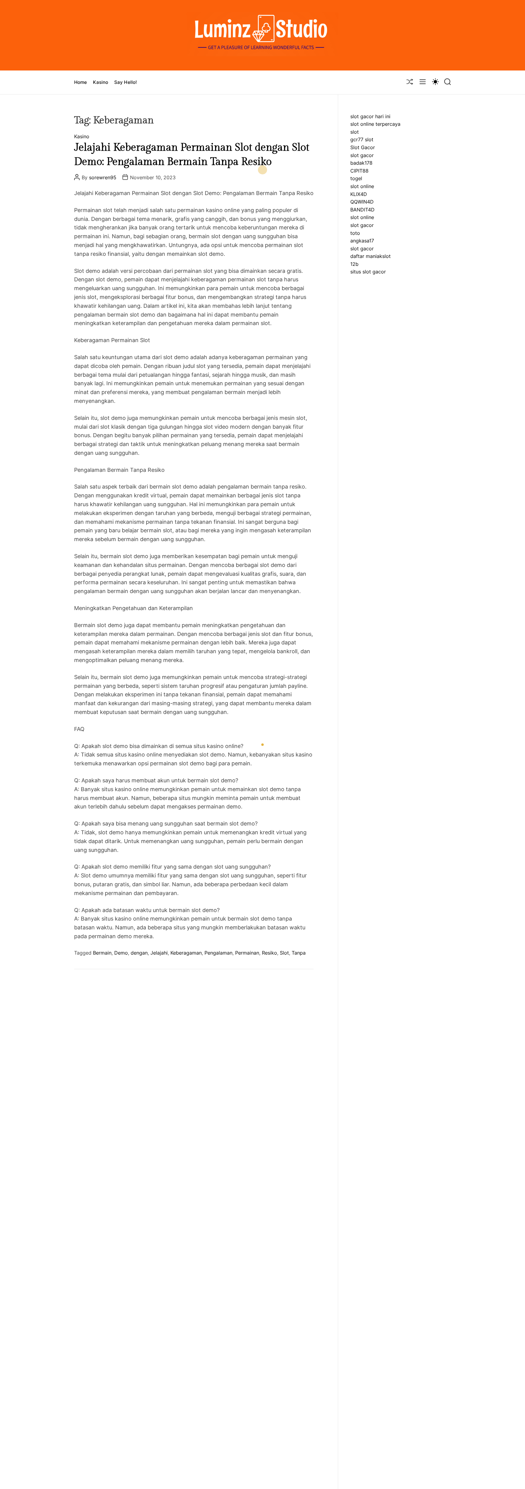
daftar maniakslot (370, 256)
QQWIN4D (362, 202)
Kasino (100, 82)
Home (80, 82)
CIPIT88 (359, 171)
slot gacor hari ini (370, 116)
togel (356, 179)
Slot (284, 953)
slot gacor (362, 155)
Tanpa (299, 953)
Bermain (102, 953)
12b (354, 264)
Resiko (269, 953)
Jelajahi (159, 953)
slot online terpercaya (375, 124)
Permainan (247, 953)
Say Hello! (125, 82)
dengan (139, 953)
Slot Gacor (362, 148)
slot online (362, 187)
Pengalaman (218, 953)
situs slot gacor (368, 272)
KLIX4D (358, 194)
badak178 (361, 163)
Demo (121, 953)
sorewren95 (102, 177)
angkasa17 (362, 241)
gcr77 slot (361, 140)
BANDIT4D (362, 210)
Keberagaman (186, 953)
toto (355, 233)
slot (354, 132)
